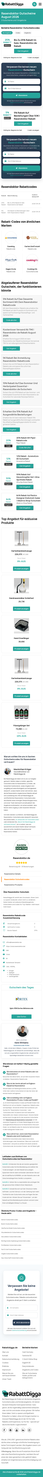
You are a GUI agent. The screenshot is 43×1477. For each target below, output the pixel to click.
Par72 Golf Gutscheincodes (11, 1249)
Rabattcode (10, 247)
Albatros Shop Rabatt (24, 503)
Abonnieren (22, 95)
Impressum (6, 1370)
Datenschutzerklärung (17, 102)
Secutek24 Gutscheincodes (11, 1237)
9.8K (7, 950)
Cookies (5, 1363)
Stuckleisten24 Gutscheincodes (12, 1232)
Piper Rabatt (21, 443)
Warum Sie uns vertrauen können (9, 1374)
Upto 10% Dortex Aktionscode (21, 1008)
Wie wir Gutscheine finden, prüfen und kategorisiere (29, 1375)
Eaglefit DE (26, 1363)
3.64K (8, 954)
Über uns (5, 1352)
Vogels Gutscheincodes (9, 1254)
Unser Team (6, 1379)
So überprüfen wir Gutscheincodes (27, 820)
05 (7, 958)
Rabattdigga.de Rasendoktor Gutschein (19, 1120)
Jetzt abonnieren (23, 1322)
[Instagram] (29, 1430)
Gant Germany (27, 1352)
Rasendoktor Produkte (13, 885)
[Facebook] (4, 1430)
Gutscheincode (32, 270)
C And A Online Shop (29, 1359)
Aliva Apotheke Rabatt (24, 482)
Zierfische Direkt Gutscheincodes (13, 1228)
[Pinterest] (10, 1430)
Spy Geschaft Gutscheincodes (12, 1258)
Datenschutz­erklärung (10, 1359)
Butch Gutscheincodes (9, 1224)
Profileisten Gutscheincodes (11, 1245)
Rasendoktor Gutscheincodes (16, 879)
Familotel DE (27, 1355)
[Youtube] (17, 1430)
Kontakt (5, 1355)
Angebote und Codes (30, 1370)
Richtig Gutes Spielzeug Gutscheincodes (15, 1241)
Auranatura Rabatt (23, 461)
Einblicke (5, 1366)
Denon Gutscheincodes (9, 1220)
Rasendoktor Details (12, 874)
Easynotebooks (28, 1366)
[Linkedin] (23, 1430)
